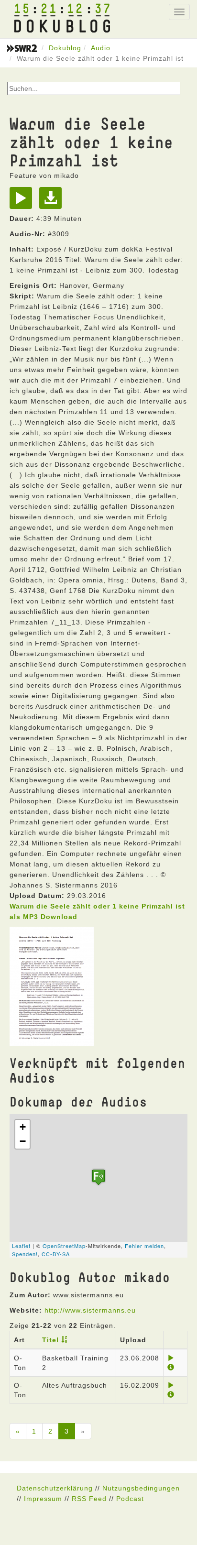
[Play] (23, 201)
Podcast (130, 1498)
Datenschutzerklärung (55, 1488)
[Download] (52, 201)
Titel (50, 1340)
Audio (100, 48)
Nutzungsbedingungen (141, 1488)
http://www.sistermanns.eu (90, 1310)
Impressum (43, 1498)
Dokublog (65, 48)
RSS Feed (89, 1498)
